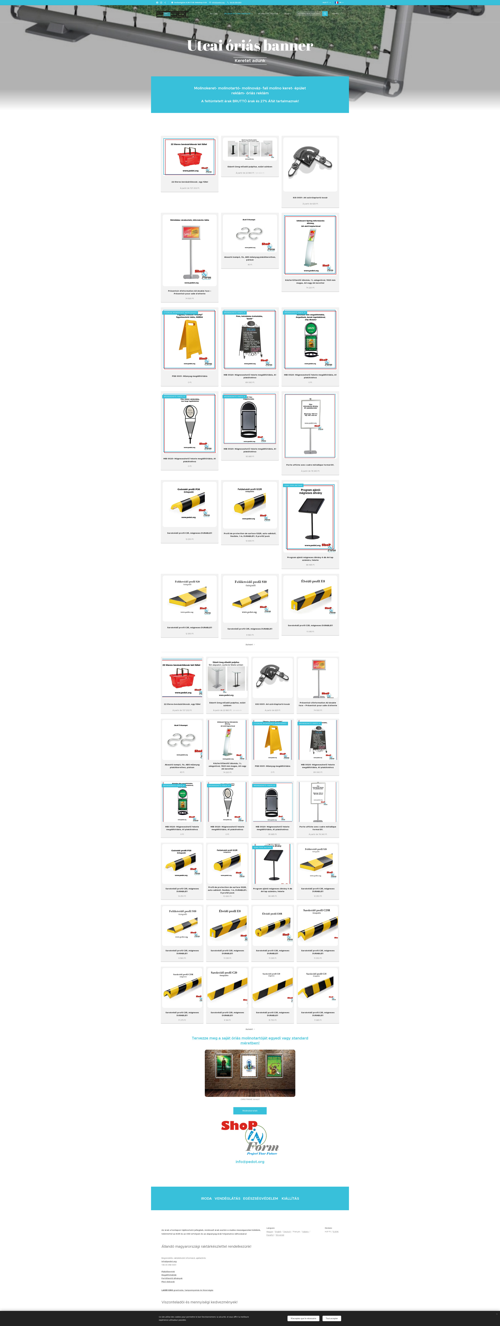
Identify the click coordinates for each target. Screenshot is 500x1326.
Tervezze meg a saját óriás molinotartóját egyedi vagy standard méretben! (250, 1040)
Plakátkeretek (168, 1271)
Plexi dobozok (168, 1282)
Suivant (249, 644)
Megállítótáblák (168, 1275)
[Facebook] (157, 2)
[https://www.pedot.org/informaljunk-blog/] (165, 2)
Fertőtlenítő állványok (171, 1278)
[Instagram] (161, 2)
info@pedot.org (218, 2)
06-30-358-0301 (236, 2)
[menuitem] (215, 13)
